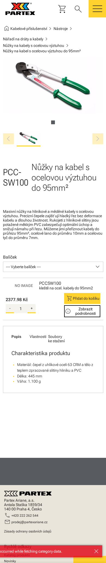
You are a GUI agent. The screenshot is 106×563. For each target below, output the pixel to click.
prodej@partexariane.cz (29, 522)
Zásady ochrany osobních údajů (27, 531)
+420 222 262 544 (24, 515)
